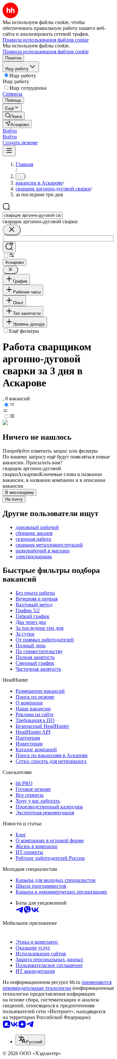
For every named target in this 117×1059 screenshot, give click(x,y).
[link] (14, 116)
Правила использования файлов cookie (46, 51)
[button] (10, 131)
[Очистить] (12, 230)
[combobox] (33, 215)
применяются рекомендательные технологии (57, 985)
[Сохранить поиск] (9, 247)
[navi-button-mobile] (9, 151)
